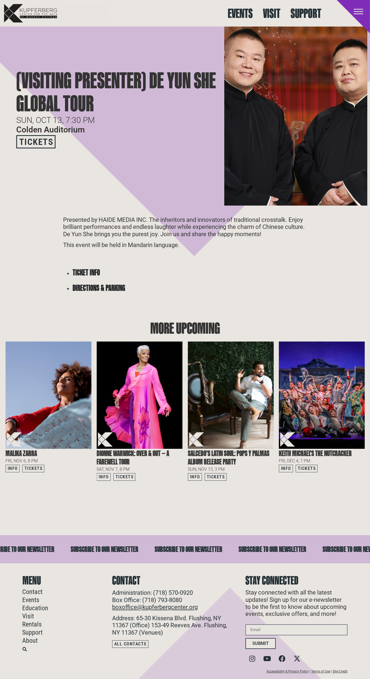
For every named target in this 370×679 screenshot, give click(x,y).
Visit (271, 13)
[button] (360, 492)
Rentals (32, 624)
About (30, 640)
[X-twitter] (297, 658)
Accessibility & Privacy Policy (288, 671)
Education (35, 608)
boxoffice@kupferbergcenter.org (155, 607)
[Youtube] (267, 658)
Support (306, 13)
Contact (32, 591)
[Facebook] (282, 658)
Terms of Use (320, 671)
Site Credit (340, 671)
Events (240, 13)
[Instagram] (252, 658)
